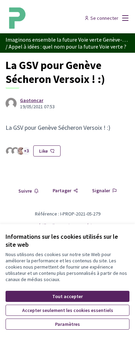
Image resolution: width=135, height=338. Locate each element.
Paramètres (67, 324)
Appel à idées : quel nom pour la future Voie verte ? (67, 46)
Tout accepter (67, 296)
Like (43, 151)
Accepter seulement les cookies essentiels (67, 310)
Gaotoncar (31, 100)
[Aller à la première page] (51, 18)
